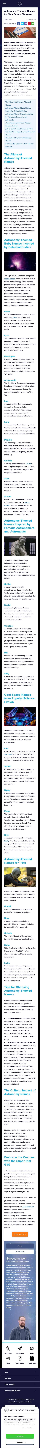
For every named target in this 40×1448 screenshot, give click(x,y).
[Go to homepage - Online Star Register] (20, 3)
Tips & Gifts (8, 19)
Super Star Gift (28, 1207)
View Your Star (10, 1384)
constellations (9, 279)
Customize (19, 1442)
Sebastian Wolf (16, 1258)
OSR (6, 1372)
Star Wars (8, 754)
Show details (27, 1428)
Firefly (6, 841)
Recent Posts (20, 1251)
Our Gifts (8, 1378)
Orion (15, 317)
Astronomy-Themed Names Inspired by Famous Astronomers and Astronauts (19, 117)
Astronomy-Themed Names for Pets (19, 129)
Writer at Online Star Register (17, 1262)
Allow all (20, 1436)
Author (20, 1246)
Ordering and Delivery (12, 1390)
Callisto (29, 464)
